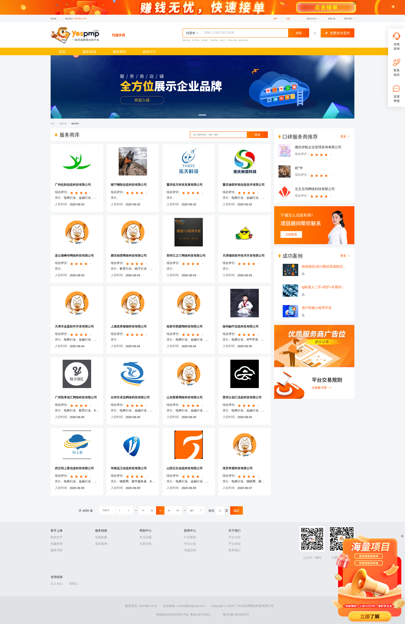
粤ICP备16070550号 (236, 614)
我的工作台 (312, 18)
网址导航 (348, 18)
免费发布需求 (340, 32)
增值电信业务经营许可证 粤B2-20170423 (183, 614)
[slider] (81, 192)
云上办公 (57, 583)
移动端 (53, 18)
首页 (62, 51)
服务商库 (119, 51)
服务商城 (89, 51)
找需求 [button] (190, 33)
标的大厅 (149, 51)
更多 (343, 255)
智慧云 (73, 583)
